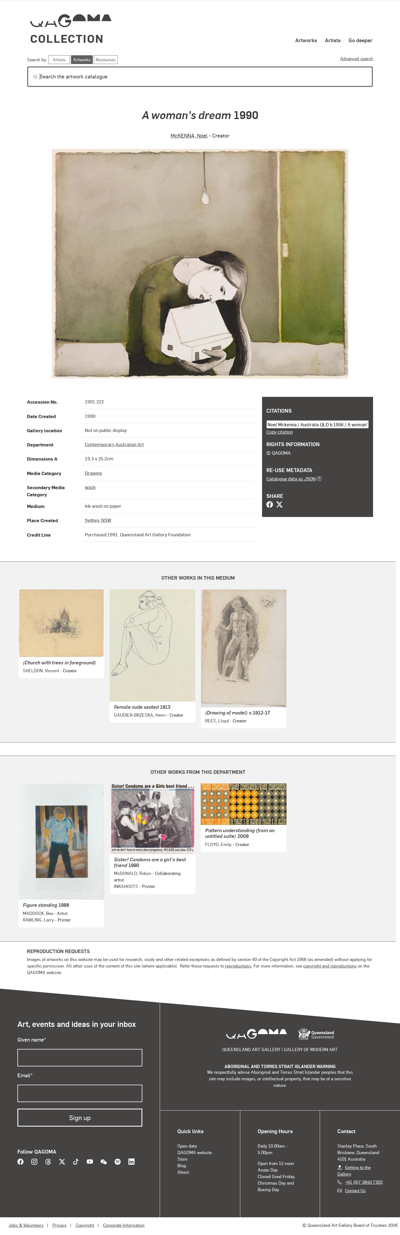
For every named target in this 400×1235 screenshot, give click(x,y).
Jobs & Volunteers (26, 1225)
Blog (181, 1165)
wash (90, 487)
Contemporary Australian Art (114, 444)
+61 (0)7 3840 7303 (364, 1182)
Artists (333, 40)
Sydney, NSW (98, 520)
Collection (67, 38)
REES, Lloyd (217, 720)
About (183, 1172)
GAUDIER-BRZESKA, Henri (140, 715)
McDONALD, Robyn (132, 873)
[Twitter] (279, 505)
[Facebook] (269, 505)
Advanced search (356, 58)
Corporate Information (123, 1225)
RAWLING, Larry (38, 920)
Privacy (60, 1225)
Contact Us (355, 1190)
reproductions (238, 966)
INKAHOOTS (126, 886)
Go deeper (361, 40)
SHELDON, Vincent (41, 670)
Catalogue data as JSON (291, 479)
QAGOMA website (194, 1152)
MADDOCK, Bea (38, 913)
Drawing (93, 473)
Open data (187, 1146)
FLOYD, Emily (218, 844)
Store (182, 1159)
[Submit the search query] (31, 77)
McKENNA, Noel (189, 135)
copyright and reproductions (330, 966)
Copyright (85, 1225)
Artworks (306, 40)
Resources (106, 59)
